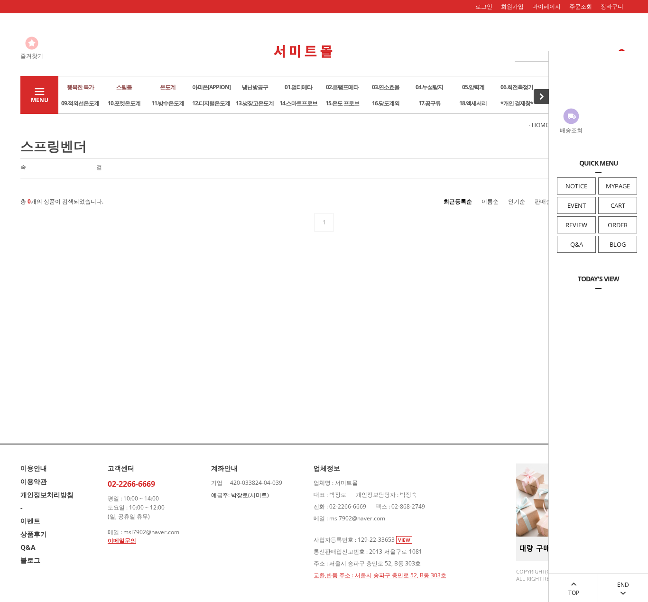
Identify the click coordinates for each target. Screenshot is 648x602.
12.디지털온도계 (211, 103)
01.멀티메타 (298, 87)
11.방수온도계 (167, 103)
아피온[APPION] (211, 87)
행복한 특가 (80, 87)
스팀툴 (124, 87)
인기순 (516, 201)
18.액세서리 (473, 103)
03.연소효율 (385, 87)
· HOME (539, 125)
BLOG (618, 244)
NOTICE (576, 186)
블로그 (30, 560)
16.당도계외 (385, 103)
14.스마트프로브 (298, 103)
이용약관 (33, 481)
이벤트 (30, 520)
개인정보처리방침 (47, 494)
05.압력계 (473, 87)
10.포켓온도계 (124, 103)
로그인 (483, 6)
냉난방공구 (255, 87)
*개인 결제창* (516, 103)
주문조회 (580, 6)
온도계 (168, 87)
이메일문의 (122, 541)
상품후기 (33, 533)
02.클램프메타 (342, 87)
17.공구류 (429, 103)
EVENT (576, 205)
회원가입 (512, 6)
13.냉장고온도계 (255, 103)
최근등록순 (458, 201)
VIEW (404, 540)
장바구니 (612, 6)
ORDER (618, 225)
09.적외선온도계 (80, 103)
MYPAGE (618, 186)
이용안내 (33, 467)
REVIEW (576, 225)
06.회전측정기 (516, 87)
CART (618, 205)
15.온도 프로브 (342, 103)
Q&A (576, 244)
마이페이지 (546, 6)
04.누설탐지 (429, 87)
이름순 (490, 201)
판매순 (543, 201)
